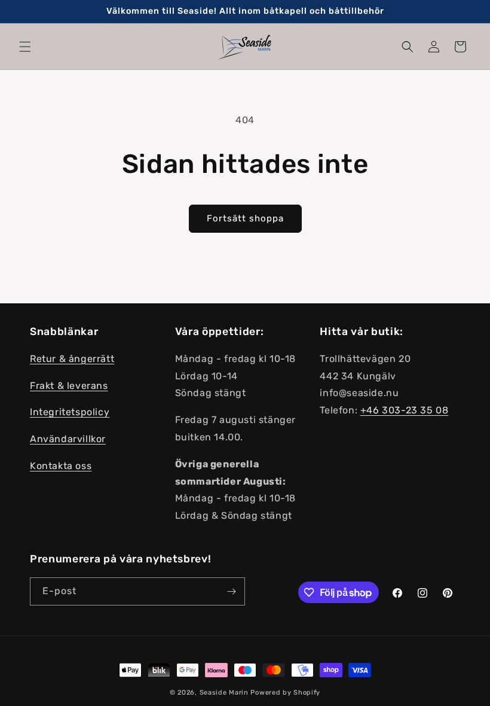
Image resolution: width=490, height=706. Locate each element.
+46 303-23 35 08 (404, 410)
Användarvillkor (68, 439)
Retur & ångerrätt (72, 358)
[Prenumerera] (231, 591)
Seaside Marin (224, 692)
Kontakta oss (60, 465)
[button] (25, 47)
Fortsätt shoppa (245, 218)
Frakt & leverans (69, 385)
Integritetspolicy (69, 412)
